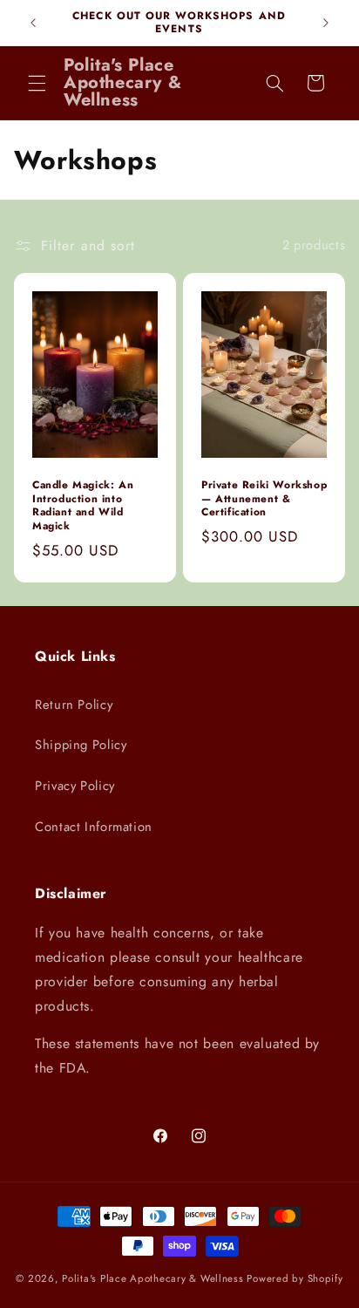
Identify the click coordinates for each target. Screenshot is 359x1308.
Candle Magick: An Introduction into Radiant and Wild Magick (82, 506)
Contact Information (93, 826)
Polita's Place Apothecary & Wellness (152, 1278)
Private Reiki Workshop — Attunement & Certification (264, 499)
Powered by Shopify (294, 1278)
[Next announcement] (326, 22)
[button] (37, 83)
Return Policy (73, 704)
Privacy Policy (75, 785)
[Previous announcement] (33, 22)
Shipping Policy (80, 744)
